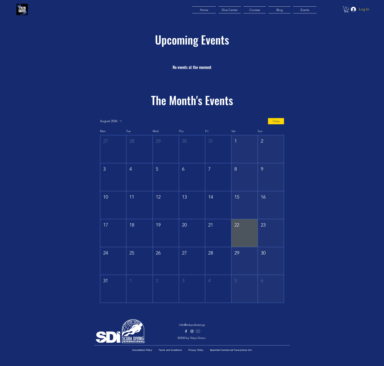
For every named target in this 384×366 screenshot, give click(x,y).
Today (276, 121)
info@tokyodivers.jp (192, 325)
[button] (346, 9)
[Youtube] (198, 331)
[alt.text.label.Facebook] (186, 331)
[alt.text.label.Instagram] (192, 331)
